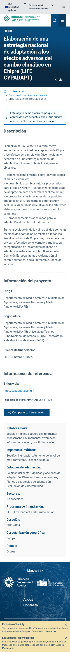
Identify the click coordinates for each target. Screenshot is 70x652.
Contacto (30, 605)
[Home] (5, 92)
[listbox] (15, 7)
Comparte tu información (28, 412)
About (28, 599)
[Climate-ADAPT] (26, 18)
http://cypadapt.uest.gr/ (19, 390)
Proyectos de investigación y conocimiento (28, 95)
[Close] (66, 624)
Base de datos (20, 91)
